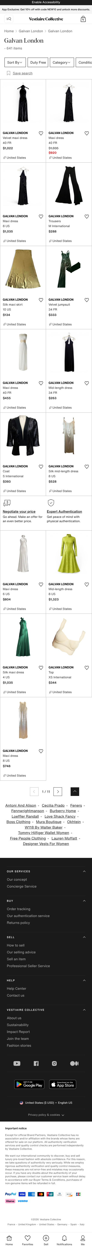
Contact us (15, 995)
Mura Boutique (48, 822)
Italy (82, 1224)
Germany (62, 1224)
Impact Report (18, 1031)
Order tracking (18, 908)
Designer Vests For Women (46, 843)
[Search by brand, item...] (8, 19)
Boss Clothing (18, 822)
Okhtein (74, 822)
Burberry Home (63, 811)
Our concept (17, 879)
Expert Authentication (64, 511)
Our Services (18, 871)
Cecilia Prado (53, 805)
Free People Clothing (28, 838)
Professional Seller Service (28, 965)
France (11, 1224)
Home (9, 31)
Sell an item (16, 959)
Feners (76, 805)
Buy (10, 901)
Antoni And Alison (20, 805)
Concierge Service (22, 886)
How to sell (16, 945)
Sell (11, 937)
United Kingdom (27, 1224)
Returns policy (18, 922)
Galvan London (31, 31)
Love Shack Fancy (60, 816)
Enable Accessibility (46, 2)
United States (46, 1224)
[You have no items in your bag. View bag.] (83, 19)
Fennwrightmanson (27, 811)
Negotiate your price (19, 511)
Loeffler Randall (25, 816)
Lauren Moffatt (64, 838)
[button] (83, 19)
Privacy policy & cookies (44, 1115)
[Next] (57, 791)
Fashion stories (19, 1045)
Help (11, 980)
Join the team (18, 1038)
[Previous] (34, 791)
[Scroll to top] (75, 791)
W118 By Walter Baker (43, 827)
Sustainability (18, 1024)
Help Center (16, 988)
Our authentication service (28, 915)
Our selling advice (21, 952)
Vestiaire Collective (26, 1010)
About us (14, 1017)
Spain (73, 1224)
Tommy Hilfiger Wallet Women (43, 833)
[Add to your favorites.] (40, 133)
